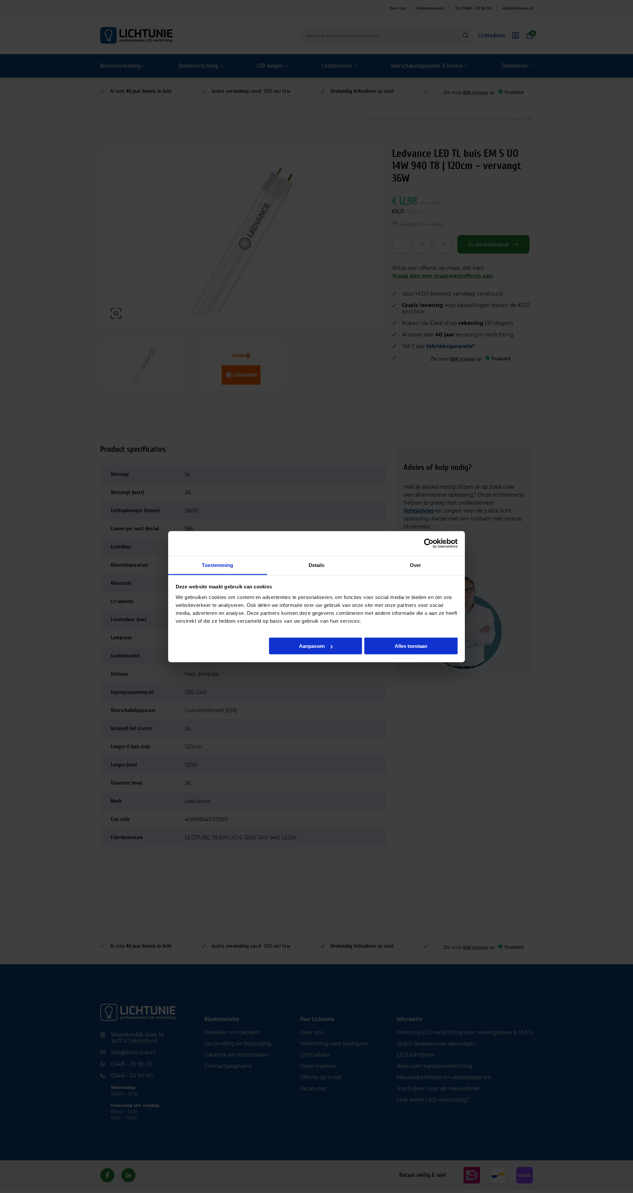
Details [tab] (317, 565)
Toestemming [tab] (217, 565)
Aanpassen (312, 646)
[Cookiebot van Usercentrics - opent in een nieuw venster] (429, 543)
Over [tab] (415, 565)
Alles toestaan (411, 646)
